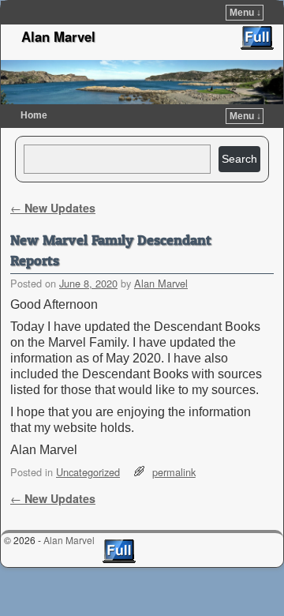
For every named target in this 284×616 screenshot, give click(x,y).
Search (239, 158)
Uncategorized (88, 471)
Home (34, 115)
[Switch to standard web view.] (257, 38)
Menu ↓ (245, 12)
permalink (174, 471)
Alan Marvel (58, 36)
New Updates (52, 208)
